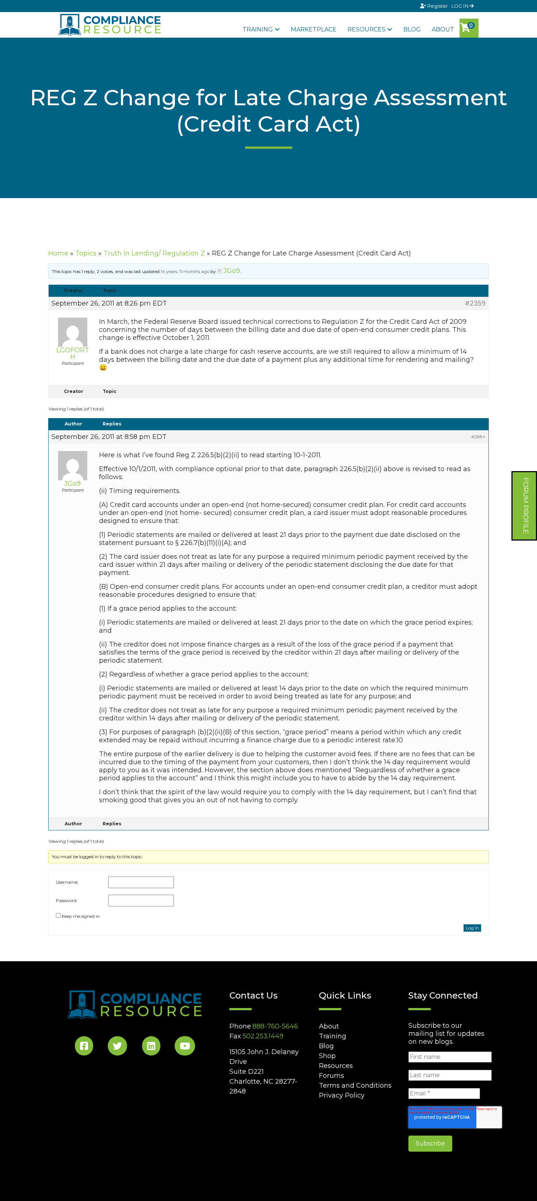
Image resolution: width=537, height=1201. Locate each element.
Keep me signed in (81, 916)
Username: (67, 882)
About (443, 29)
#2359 (475, 303)
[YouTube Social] (185, 1047)
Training (258, 29)
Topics (85, 253)
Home (58, 253)
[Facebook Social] (84, 1047)
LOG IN (460, 6)
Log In (472, 928)
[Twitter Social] (117, 1047)
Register (437, 6)
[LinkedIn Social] (151, 1047)
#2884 (478, 436)
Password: (66, 900)
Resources (366, 29)
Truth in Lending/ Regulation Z (154, 253)
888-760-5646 (275, 1026)
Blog (412, 29)
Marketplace (313, 29)
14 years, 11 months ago (185, 271)
